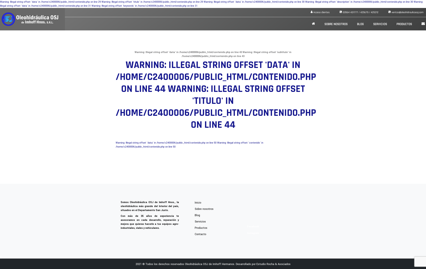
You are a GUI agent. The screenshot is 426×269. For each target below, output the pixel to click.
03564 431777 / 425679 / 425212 (360, 12)
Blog (360, 24)
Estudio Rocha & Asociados (273, 264)
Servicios (380, 24)
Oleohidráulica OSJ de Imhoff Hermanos (209, 264)
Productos (404, 24)
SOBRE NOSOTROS (336, 24)
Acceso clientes (321, 12)
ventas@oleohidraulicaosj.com (408, 12)
